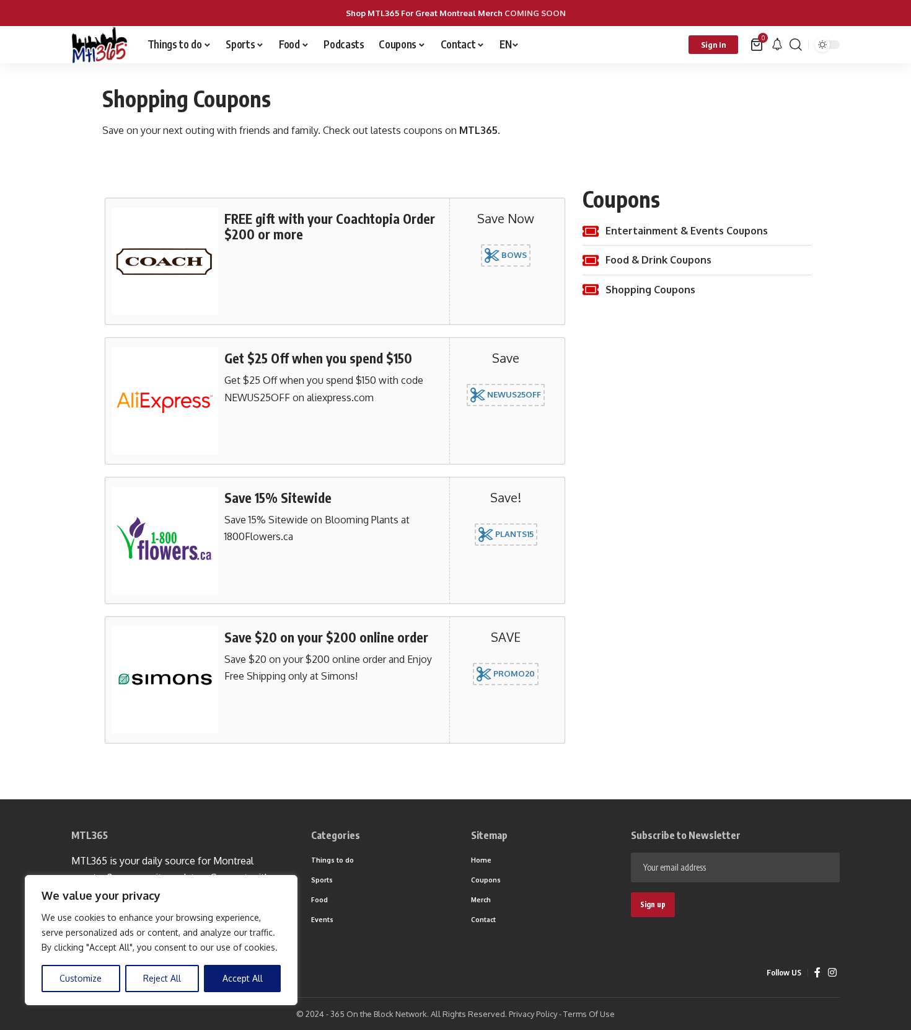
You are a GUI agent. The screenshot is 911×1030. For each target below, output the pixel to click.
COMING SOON (535, 13)
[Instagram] (832, 972)
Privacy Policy (533, 1014)
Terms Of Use (589, 1014)
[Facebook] (817, 972)
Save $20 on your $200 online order (326, 637)
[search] (796, 44)
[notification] (777, 44)
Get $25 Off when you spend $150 (318, 358)
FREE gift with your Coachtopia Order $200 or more (329, 226)
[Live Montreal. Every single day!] (99, 44)
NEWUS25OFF (513, 394)
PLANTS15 (513, 534)
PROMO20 (513, 673)
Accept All (242, 978)
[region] (161, 940)
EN (505, 44)
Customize (80, 978)
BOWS (513, 255)
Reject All (162, 978)
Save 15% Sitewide (278, 497)
